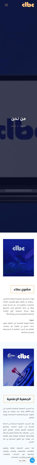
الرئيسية (23, 126)
